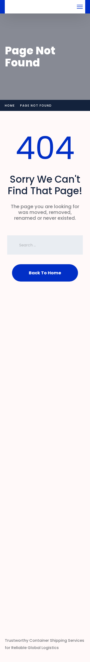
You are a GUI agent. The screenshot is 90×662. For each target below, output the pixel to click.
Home (10, 105)
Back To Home (45, 273)
